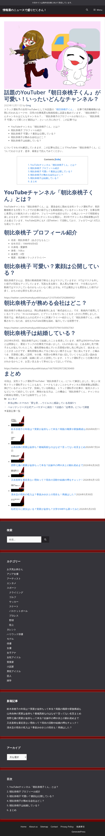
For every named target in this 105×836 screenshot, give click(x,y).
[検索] (45, 539)
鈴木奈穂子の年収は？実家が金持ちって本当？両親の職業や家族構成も (48, 429)
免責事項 (80, 826)
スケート (13, 606)
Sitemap (44, 826)
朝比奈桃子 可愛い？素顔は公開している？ (50, 171)
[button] (87, 9)
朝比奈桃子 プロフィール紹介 (43, 168)
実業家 (10, 662)
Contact (54, 826)
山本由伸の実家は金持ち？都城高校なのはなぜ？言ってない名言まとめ (48, 447)
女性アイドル (14, 657)
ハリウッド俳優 (15, 634)
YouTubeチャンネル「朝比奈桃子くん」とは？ (52, 164)
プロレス (13, 615)
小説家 (10, 666)
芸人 (9, 675)
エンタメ (12, 398)
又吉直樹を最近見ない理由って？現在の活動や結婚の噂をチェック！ (47, 479)
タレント (11, 629)
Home (23, 826)
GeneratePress (78, 831)
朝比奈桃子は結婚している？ (43, 178)
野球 (11, 620)
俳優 (9, 643)
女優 (9, 648)
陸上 (11, 624)
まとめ (32, 181)
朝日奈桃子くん (64, 109)
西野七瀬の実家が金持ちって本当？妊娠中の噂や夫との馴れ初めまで (47, 465)
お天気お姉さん (15, 569)
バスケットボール (18, 611)
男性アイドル (14, 671)
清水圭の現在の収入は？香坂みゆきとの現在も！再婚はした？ (43, 494)
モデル (10, 638)
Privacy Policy (67, 826)
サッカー (13, 601)
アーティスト (14, 578)
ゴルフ (12, 597)
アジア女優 (12, 573)
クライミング (16, 592)
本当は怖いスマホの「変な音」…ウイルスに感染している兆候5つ (42, 402)
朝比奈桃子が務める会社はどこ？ (45, 174)
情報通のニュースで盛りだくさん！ (24, 10)
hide (57, 159)
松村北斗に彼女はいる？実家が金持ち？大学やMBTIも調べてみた (45, 509)
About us (33, 826)
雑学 (9, 680)
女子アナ (11, 652)
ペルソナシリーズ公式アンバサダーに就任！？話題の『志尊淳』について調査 (48, 407)
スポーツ (11, 587)
